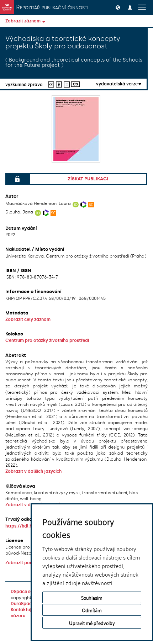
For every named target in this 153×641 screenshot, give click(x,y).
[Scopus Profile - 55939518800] (54, 212)
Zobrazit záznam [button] (23, 20)
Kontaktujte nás (27, 609)
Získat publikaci (88, 178)
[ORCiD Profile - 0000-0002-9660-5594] (38, 212)
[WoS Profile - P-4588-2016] (83, 203)
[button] (117, 7)
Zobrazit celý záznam (28, 319)
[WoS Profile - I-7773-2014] (46, 212)
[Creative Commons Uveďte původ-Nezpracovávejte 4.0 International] (57, 83)
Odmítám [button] (92, 609)
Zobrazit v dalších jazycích (33, 471)
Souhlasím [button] (91, 597)
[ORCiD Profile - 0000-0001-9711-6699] (76, 203)
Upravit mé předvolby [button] (92, 622)
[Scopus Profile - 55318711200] (91, 203)
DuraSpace (22, 603)
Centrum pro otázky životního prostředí (47, 340)
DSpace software (29, 591)
